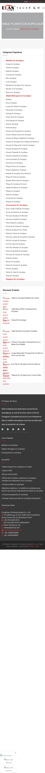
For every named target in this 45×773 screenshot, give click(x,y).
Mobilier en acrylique (10, 445)
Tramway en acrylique (13, 75)
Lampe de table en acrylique (16, 106)
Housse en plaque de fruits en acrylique (20, 145)
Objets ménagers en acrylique (13, 449)
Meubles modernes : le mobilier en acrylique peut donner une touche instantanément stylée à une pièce (22, 489)
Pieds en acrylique (12, 276)
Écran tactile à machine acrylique (17, 209)
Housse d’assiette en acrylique (17, 149)
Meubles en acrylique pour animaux (18, 85)
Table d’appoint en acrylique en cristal (17, 466)
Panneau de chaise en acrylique (17, 226)
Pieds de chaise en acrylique (16, 233)
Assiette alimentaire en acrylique (17, 180)
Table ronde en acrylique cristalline (24, 331)
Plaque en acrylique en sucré (16, 184)
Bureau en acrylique (13, 92)
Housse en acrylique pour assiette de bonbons (22, 142)
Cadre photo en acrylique (15, 117)
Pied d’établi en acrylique (15, 223)
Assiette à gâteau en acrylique (17, 187)
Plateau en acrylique (13, 201)
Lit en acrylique (11, 82)
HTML (31, 546)
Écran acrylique (11, 103)
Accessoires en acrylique (11, 452)
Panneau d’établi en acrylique (16, 219)
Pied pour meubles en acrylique (17, 247)
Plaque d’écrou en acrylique (16, 166)
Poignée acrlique (12, 258)
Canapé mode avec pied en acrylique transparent (21, 498)
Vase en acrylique (12, 124)
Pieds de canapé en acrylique (16, 265)
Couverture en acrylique (14, 163)
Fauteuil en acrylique (18, 320)
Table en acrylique (12, 67)
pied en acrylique (12, 268)
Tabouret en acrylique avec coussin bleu (26, 375)
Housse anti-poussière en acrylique (18, 131)
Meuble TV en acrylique (14, 89)
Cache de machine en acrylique (17, 212)
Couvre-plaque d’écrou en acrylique (18, 134)
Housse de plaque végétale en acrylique (20, 138)
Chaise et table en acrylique (13, 484)
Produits (16, 29)
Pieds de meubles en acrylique (17, 251)
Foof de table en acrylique (15, 244)
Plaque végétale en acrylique (16, 170)
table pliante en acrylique (29, 29)
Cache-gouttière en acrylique (16, 159)
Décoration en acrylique (14, 110)
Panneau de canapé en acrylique (18, 254)
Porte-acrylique (11, 127)
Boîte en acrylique (12, 194)
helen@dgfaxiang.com (35, 1)
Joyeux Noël (7, 470)
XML (37, 546)
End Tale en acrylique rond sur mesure (25, 364)
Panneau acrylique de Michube (17, 216)
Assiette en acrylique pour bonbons (18, 173)
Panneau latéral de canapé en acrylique (20, 237)
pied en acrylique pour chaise (16, 230)
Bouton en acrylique (13, 261)
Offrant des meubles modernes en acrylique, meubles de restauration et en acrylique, (19, 479)
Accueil (9, 29)
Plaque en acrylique (13, 191)
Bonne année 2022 (9, 474)
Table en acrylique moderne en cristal (25, 298)
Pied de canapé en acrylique (16, 240)
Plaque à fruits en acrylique (16, 177)
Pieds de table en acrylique (16, 272)
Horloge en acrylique (13, 113)
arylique (9, 99)
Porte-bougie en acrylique (15, 120)
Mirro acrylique (11, 78)
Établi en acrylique (12, 71)
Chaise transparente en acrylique (15, 494)
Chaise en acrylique (13, 64)
